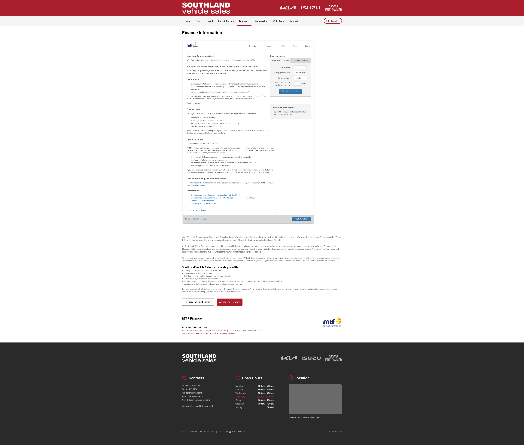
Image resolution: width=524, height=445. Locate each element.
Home (187, 21)
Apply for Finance (229, 302)
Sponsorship (261, 21)
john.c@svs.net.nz (202, 400)
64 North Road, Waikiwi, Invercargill (197, 406)
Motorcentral (239, 432)
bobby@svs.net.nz (194, 393)
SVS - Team (278, 21)
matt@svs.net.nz (195, 396)
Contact (294, 21)
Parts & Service (226, 21)
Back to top (337, 431)
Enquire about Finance (198, 302)
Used (210, 21)
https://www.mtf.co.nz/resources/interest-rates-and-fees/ (208, 333)
